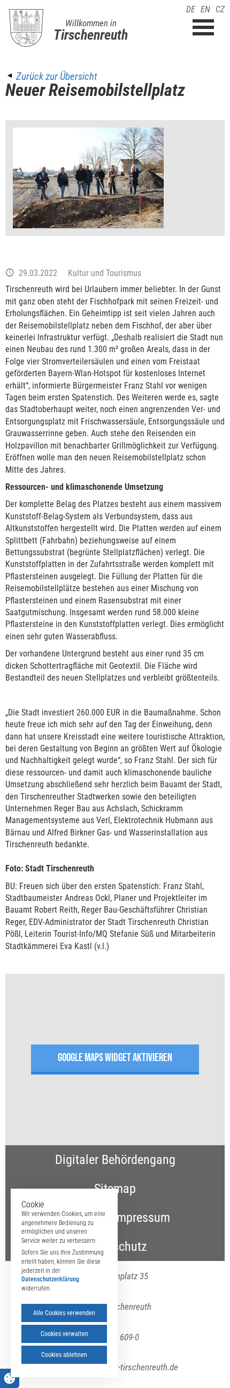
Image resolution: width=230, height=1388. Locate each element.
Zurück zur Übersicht (56, 76)
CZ (220, 9)
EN (205, 9)
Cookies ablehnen (64, 1355)
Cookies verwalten (64, 1334)
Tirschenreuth (90, 35)
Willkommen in (91, 23)
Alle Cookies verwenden (64, 1313)
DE (190, 9)
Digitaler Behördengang (115, 1159)
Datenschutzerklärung (50, 1279)
